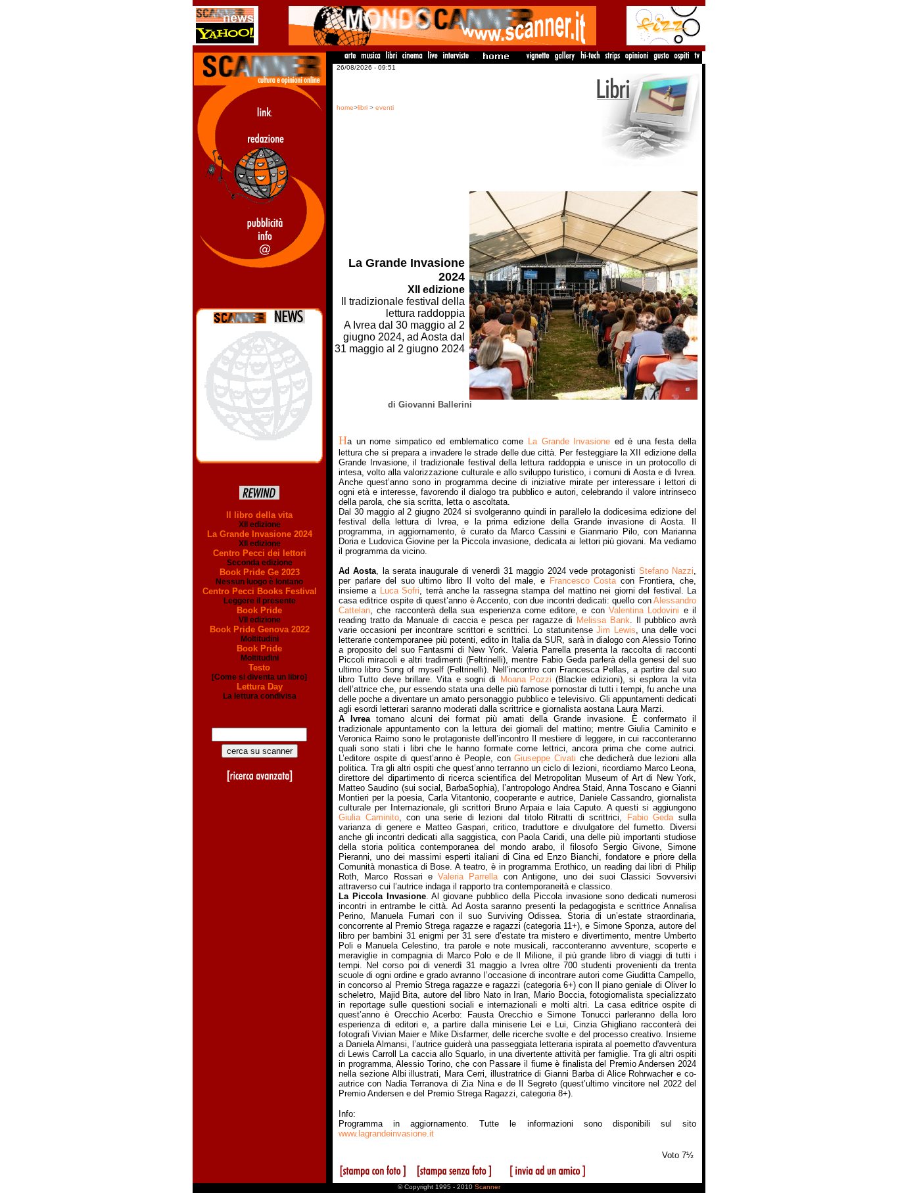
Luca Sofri (399, 591)
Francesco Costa (583, 581)
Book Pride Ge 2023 (260, 572)
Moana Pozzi (526, 679)
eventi (384, 107)
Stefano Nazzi (666, 571)
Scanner (487, 1186)
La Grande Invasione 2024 (259, 534)
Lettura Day (260, 686)
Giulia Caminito (369, 817)
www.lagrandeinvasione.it (386, 1133)
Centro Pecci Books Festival (259, 591)
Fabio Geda (650, 817)
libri (362, 107)
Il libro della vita (259, 515)
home (345, 107)
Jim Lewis (615, 630)
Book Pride (259, 610)
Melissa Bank (603, 620)
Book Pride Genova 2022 (260, 629)
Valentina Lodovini (644, 610)
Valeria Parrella (468, 876)
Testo (259, 667)
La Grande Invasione (569, 441)
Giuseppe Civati (545, 758)
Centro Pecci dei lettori (259, 553)
